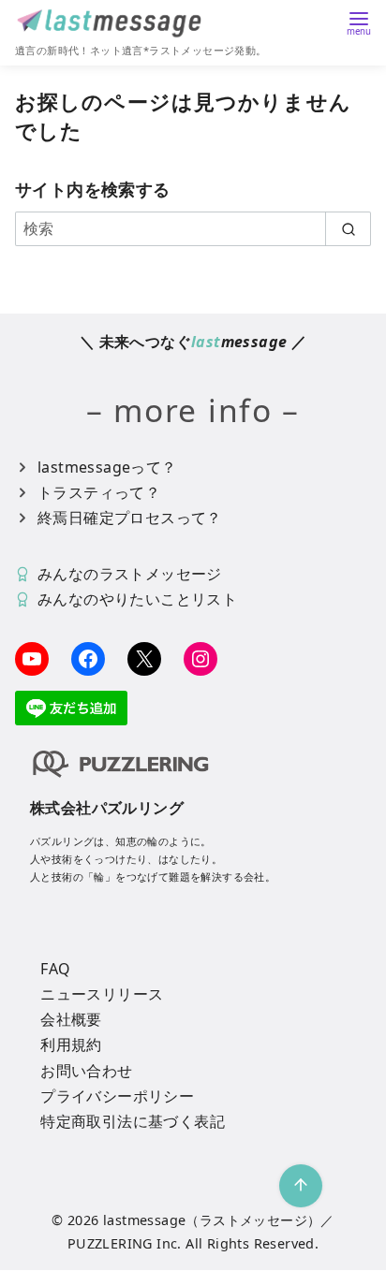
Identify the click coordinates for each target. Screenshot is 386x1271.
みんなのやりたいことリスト (137, 599)
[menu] (359, 22)
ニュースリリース (101, 994)
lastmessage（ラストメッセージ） (211, 1220)
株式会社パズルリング (107, 807)
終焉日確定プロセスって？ (129, 517)
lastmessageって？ (107, 467)
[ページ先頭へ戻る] (300, 1185)
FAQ (55, 968)
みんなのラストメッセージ (129, 573)
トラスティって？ (98, 492)
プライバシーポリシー (117, 1096)
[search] (348, 228)
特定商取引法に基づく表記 (132, 1121)
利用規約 (71, 1044)
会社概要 (71, 1019)
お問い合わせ (86, 1070)
